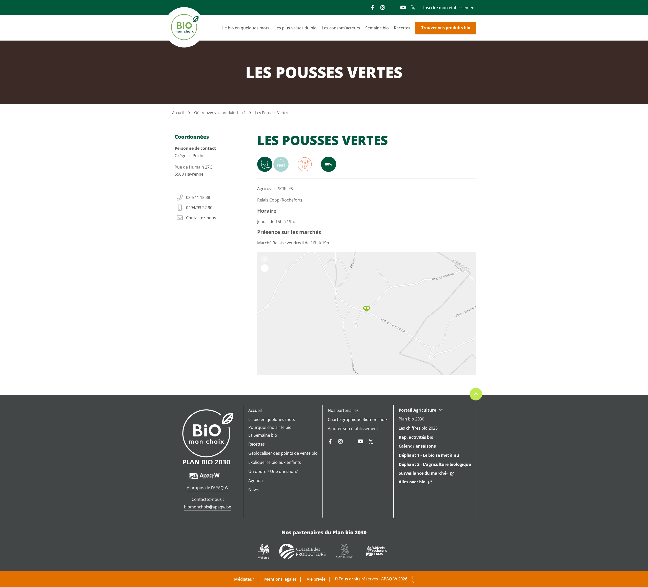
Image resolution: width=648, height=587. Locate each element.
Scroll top (476, 394)
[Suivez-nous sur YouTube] (403, 8)
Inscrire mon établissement (449, 7)
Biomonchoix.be (185, 28)
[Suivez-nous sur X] (413, 8)
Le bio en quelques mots (245, 28)
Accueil (255, 410)
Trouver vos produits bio (445, 27)
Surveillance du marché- (423, 473)
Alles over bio (412, 482)
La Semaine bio (262, 435)
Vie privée (316, 579)
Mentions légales (280, 579)
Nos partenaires (343, 410)
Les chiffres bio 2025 (418, 428)
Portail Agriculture (417, 410)
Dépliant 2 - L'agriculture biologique (435, 464)
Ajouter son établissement (353, 428)
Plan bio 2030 (411, 419)
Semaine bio (377, 28)
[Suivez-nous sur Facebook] (373, 8)
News (253, 489)
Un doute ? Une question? (273, 471)
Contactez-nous (201, 218)
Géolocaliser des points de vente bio (283, 453)
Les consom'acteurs (341, 28)
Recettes (402, 28)
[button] (366, 308)
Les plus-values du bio (295, 28)
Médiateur (244, 579)
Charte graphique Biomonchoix (358, 419)
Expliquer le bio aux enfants (274, 462)
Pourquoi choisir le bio (270, 427)
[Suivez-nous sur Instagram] (383, 8)
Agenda (255, 480)
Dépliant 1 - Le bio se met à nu (429, 455)
